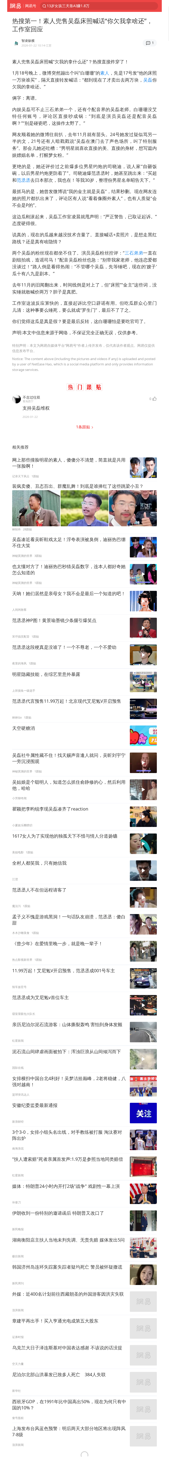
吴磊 (147, 80)
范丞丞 (23, 180)
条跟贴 (83, 427)
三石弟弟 (133, 253)
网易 (15, 6)
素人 (104, 73)
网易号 (30, 5)
